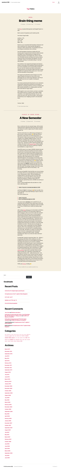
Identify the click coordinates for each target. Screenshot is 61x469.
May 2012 (7, 358)
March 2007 (7, 437)
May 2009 (7, 400)
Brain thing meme (30, 20)
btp (29, 334)
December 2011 (8, 365)
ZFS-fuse (24, 263)
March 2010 (7, 379)
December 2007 (8, 423)
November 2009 (8, 388)
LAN (28, 114)
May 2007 (7, 434)
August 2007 (8, 430)
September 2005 (8, 453)
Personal (30, 17)
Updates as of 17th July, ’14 (11, 300)
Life (8, 339)
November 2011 (8, 367)
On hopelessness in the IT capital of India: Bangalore (16, 294)
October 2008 (8, 409)
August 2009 (8, 395)
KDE (26, 337)
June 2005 (7, 457)
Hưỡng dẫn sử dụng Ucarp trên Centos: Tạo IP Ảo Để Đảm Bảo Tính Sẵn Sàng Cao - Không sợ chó (17, 315)
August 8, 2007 (30, 121)
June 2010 (7, 376)
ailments (12, 334)
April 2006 (7, 448)
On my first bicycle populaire (11, 303)
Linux (27, 266)
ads (10, 334)
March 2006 (7, 450)
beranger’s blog (32, 144)
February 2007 (8, 439)
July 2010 (7, 374)
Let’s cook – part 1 (9, 297)
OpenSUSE (34, 266)
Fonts (15, 335)
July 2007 (7, 432)
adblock (5, 334)
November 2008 (8, 406)
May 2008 (7, 413)
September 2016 (8, 353)
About (53, 2)
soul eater (28, 339)
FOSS (20, 335)
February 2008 (8, 418)
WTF (21, 341)
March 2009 (7, 402)
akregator (15, 334)
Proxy (37, 266)
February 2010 (8, 381)
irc (15, 337)
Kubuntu (6, 339)
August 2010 (8, 372)
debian (11, 335)
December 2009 (8, 386)
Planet (27, 106)
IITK (25, 266)
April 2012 (7, 360)
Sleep (26, 339)
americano (25, 334)
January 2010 (8, 383)
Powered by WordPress (18, 466)
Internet (13, 337)
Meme (25, 106)
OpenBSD (30, 266)
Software (37, 114)
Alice (18, 334)
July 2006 (7, 443)
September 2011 (8, 369)
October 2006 (8, 441)
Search (5, 275)
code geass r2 (7, 335)
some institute (21, 250)
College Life (24, 114)
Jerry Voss (7, 312)
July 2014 (7, 356)
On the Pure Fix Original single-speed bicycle (14, 290)
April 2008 (7, 416)
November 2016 (8, 351)
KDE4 (29, 337)
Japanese (21, 337)
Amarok (21, 334)
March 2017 (7, 349)
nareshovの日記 (5, 2)
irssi (16, 337)
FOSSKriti (23, 335)
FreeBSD (22, 266)
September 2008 (8, 411)
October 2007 (8, 425)
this (21, 29)
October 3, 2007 (30, 24)
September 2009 (8, 393)
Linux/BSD (32, 114)
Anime (28, 334)
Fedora (22, 106)
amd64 (23, 334)
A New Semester (30, 118)
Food (18, 335)
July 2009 (7, 397)
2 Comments (38, 24)
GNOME (6, 337)
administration (8, 334)
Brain (19, 106)
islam (18, 337)
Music (14, 339)
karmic (24, 337)
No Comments (38, 121)
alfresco (17, 334)
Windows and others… (16, 312)
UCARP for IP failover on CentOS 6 (18, 320)
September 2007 (8, 427)
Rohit (24, 210)
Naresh (24, 24)
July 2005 (7, 455)
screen (23, 339)
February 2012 (8, 363)
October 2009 (8, 390)
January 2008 (8, 420)
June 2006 (7, 446)
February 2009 (8, 404)
